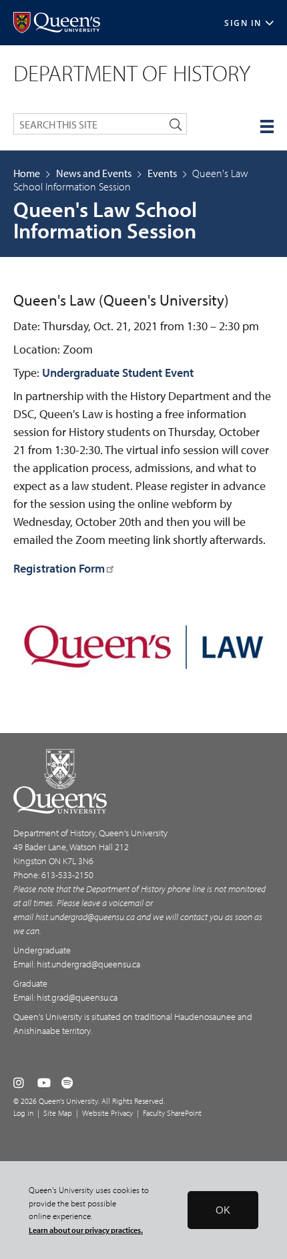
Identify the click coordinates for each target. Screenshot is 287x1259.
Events (162, 173)
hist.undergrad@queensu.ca (85, 917)
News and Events (93, 173)
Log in (23, 1113)
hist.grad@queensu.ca (77, 997)
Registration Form (59, 568)
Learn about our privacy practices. (86, 1230)
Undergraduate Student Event (118, 372)
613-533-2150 (67, 875)
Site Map (57, 1113)
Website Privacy (107, 1113)
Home (26, 173)
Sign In (243, 23)
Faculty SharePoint (172, 1113)
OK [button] (223, 1210)
